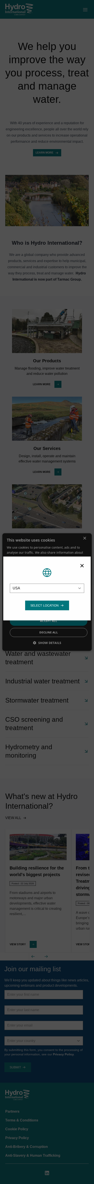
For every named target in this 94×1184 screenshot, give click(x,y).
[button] (44, 605)
